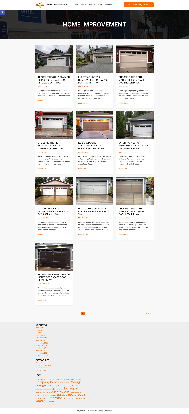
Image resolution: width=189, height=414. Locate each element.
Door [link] (53, 382)
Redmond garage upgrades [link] (70, 398)
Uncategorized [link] (41, 370)
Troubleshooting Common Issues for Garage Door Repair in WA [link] (54, 277)
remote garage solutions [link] (85, 398)
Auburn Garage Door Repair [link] (62, 379)
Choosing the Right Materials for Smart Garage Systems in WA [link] (51, 146)
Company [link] (42, 382)
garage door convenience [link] (60, 386)
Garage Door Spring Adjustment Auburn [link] (45, 395)
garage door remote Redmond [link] (43, 389)
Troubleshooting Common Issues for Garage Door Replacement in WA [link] (54, 80)
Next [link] (148, 313)
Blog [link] (100, 5)
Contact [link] (108, 5)
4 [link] (95, 313)
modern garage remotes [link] (41, 398)
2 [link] (86, 313)
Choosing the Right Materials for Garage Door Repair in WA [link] (132, 80)
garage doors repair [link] (71, 395)
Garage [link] (76, 382)
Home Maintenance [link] (43, 368)
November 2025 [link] (41, 345)
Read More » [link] (42, 100)
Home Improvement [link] (43, 365)
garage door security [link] (75, 392)
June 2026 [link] (39, 328)
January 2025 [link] (40, 350)
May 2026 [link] (39, 330)
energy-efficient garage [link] (64, 382)
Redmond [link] (56, 398)
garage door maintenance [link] (75, 386)
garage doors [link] (60, 391)
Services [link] (92, 5)
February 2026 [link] (41, 338)
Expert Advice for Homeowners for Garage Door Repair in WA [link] (93, 80)
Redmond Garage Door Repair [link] (56, 5)
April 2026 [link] (39, 333)
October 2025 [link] (40, 348)
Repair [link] (40, 401)
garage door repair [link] (65, 388)
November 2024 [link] (41, 355)
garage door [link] (44, 385)
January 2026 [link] (40, 340)
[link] (2, 12)
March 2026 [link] (40, 335)
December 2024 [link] (41, 353)
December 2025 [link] (41, 343)
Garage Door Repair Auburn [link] (42, 392)
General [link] (38, 363)
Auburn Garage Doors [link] (75, 379)
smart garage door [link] (50, 401)
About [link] (83, 5)
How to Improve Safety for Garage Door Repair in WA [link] (93, 211)
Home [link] (76, 5)
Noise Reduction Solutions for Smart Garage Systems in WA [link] (91, 146)
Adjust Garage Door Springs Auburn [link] (44, 379)
